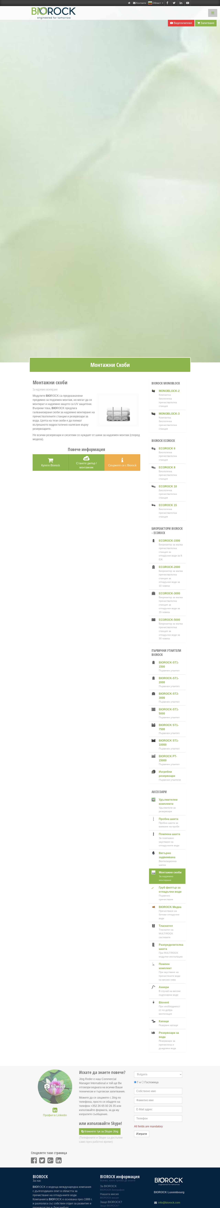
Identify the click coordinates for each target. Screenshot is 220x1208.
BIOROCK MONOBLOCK (166, 383)
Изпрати (141, 1133)
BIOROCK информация (120, 1176)
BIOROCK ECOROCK (163, 440)
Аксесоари (159, 792)
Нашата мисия (109, 1196)
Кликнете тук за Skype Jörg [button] (101, 1131)
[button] (155, 3)
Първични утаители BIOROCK (166, 652)
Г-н (139, 1082)
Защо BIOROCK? (111, 1204)
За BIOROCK (112, 1188)
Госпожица (151, 1082)
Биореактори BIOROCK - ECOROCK (167, 530)
